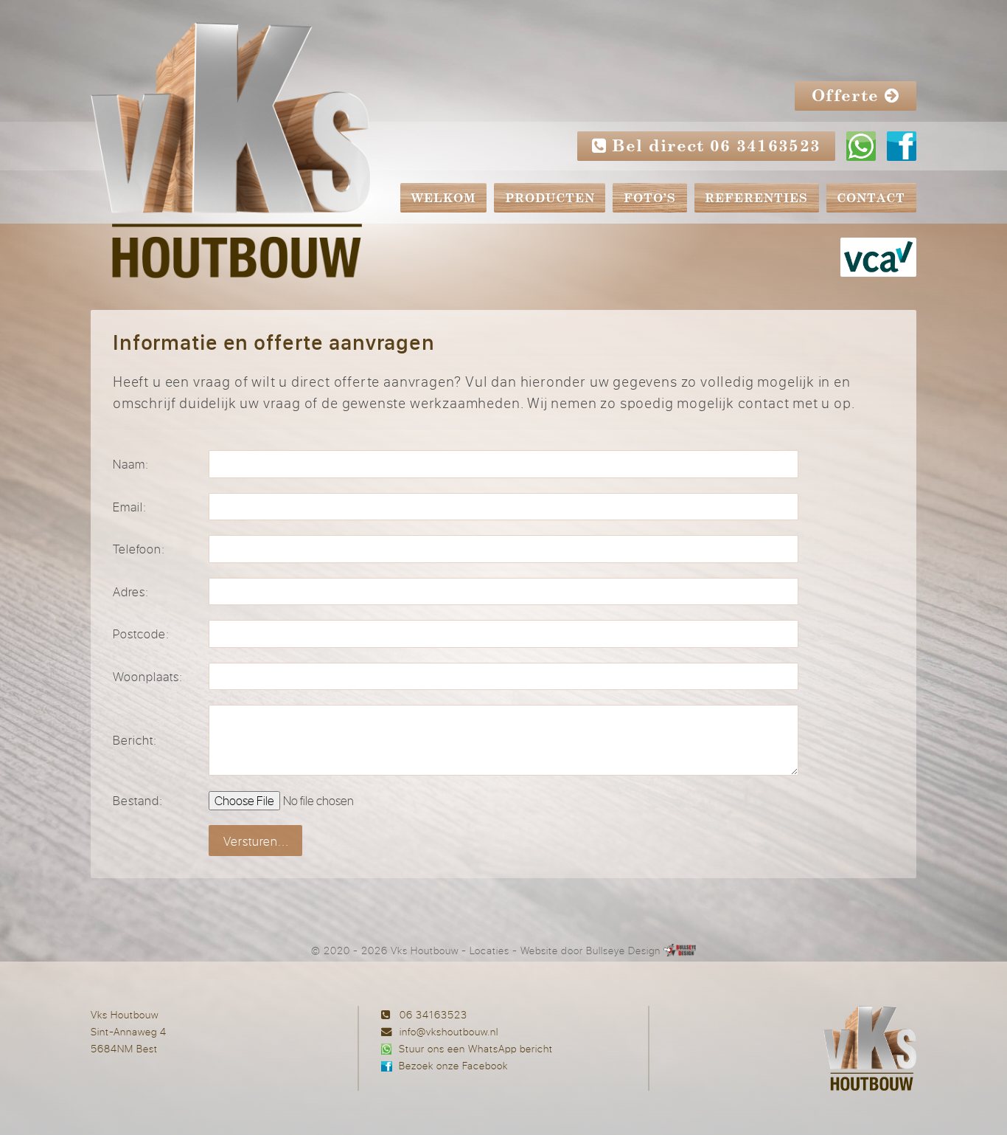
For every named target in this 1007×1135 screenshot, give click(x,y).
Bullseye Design (623, 950)
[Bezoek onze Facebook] (901, 148)
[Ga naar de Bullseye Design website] (679, 950)
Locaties (489, 950)
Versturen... (256, 840)
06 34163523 (433, 1014)
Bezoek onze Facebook (453, 1065)
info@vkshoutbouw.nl (449, 1031)
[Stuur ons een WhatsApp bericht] (861, 148)
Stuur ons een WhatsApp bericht (476, 1048)
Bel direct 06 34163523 (714, 146)
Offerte (848, 96)
